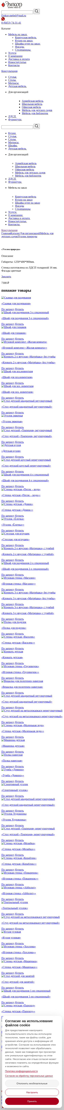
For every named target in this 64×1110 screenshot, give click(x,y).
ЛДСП (12, 116)
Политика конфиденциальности (21, 1071)
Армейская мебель (32, 100)
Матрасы (13, 83)
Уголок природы (27, 236)
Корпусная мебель (26, 37)
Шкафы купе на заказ (28, 43)
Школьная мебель (32, 104)
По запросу (8, 309)
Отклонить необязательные (32, 1083)
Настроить (32, 1092)
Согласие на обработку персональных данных (29, 1076)
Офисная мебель (31, 107)
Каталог (15, 233)
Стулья (12, 76)
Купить (19, 309)
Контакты (14, 65)
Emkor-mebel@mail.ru (13, 15)
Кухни (12, 133)
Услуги (12, 52)
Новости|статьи (17, 62)
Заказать (6, 276)
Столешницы (23, 49)
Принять (32, 1101)
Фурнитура (15, 119)
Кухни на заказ (24, 40)
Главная (6, 233)
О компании (15, 56)
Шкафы (13, 145)
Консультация (9, 71)
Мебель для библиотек (35, 113)
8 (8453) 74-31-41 (11, 22)
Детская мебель (17, 86)
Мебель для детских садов (37, 110)
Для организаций (30, 233)
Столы (12, 80)
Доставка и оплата (19, 59)
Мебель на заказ (17, 34)
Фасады (20, 46)
